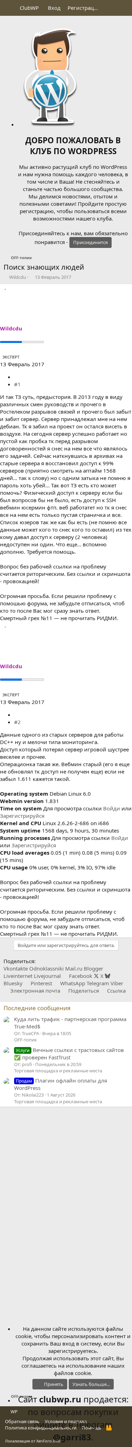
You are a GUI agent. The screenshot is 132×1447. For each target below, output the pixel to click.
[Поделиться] (16, 376)
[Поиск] (124, 7)
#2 (17, 721)
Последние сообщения (37, 1008)
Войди (111, 808)
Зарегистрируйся (22, 815)
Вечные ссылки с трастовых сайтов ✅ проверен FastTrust (69, 1053)
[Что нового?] (110, 7)
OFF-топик (25, 1040)
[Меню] (9, 8)
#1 (17, 384)
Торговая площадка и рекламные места (58, 1070)
